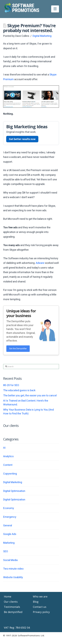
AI (4, 447)
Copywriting (10, 473)
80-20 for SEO (11, 385)
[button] (55, 8)
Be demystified (13, 612)
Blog (35, 601)
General (7, 525)
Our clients (11, 601)
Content (7, 464)
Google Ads (9, 534)
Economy (8, 508)
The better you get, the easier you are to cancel (30, 395)
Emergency (9, 516)
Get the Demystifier (18, 348)
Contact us (39, 607)
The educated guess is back (19, 390)
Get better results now (22, 139)
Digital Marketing (42, 35)
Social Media (10, 560)
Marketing (9, 542)
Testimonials (12, 607)
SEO (5, 551)
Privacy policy (41, 612)
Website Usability (13, 577)
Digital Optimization (14, 499)
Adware (40, 262)
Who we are (40, 596)
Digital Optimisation (14, 490)
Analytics (8, 456)
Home (7, 596)
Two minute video (13, 568)
